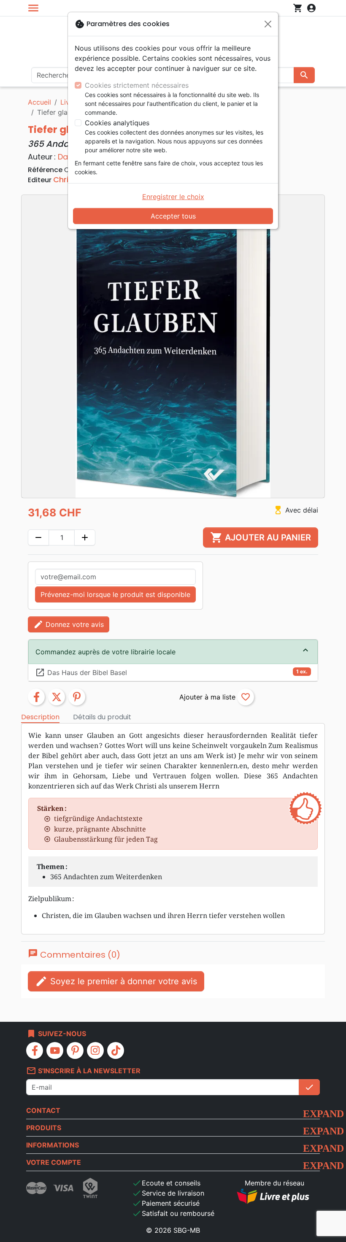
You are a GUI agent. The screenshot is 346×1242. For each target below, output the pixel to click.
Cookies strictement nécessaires (137, 85)
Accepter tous (173, 216)
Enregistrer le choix (173, 196)
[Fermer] (268, 24)
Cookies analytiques (117, 123)
